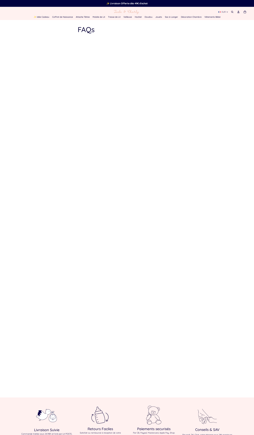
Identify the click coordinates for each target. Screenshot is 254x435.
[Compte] (238, 12)
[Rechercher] (232, 12)
